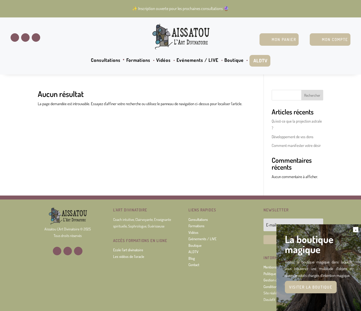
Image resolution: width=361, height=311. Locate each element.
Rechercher (312, 95)
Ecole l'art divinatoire (128, 250)
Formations (138, 60)
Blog (191, 258)
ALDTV (260, 60)
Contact (193, 264)
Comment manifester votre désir (296, 145)
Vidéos (163, 60)
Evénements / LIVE (198, 60)
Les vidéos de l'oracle (128, 256)
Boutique (234, 60)
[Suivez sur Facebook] (15, 37)
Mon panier (284, 39)
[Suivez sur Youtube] (36, 37)
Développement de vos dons (292, 136)
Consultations (106, 60)
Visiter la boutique (310, 287)
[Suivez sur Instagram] (25, 37)
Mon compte (335, 39)
